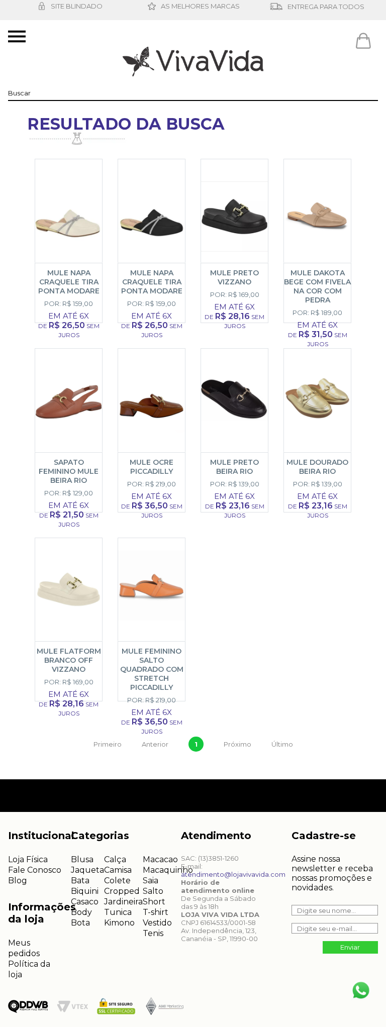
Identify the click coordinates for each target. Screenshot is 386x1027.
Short (154, 901)
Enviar (350, 947)
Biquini (85, 891)
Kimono (119, 923)
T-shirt (155, 912)
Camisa (118, 870)
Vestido (157, 923)
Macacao (160, 859)
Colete (117, 880)
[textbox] (193, 92)
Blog (17, 880)
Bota (80, 923)
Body (81, 912)
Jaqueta (87, 870)
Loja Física (28, 859)
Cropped (122, 891)
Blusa (82, 859)
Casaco (85, 901)
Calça (115, 859)
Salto (153, 891)
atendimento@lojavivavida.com (233, 874)
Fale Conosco (34, 870)
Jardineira (123, 901)
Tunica (118, 912)
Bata (80, 880)
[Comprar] (72, 323)
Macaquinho (168, 870)
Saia (150, 880)
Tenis (153, 933)
